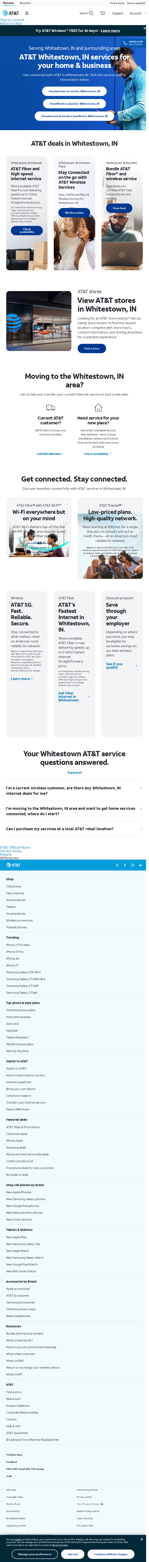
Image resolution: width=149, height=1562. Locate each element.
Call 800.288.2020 (49, 454)
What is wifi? (14, 1374)
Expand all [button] (74, 772)
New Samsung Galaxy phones (25, 1199)
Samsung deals (16, 1147)
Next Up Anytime (17, 1051)
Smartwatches (16, 913)
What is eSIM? (15, 1361)
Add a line (12, 1024)
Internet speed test (18, 1082)
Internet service (74, 91)
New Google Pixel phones (22, 1206)
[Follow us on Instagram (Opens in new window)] (132, 865)
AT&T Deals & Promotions (23, 1127)
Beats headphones (18, 1316)
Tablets (11, 907)
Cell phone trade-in (18, 1096)
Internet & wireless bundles (74, 116)
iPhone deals (14, 1141)
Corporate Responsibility (22, 1412)
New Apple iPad (16, 1237)
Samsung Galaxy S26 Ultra (23, 972)
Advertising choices (87, 1489)
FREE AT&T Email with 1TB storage (25, 1468)
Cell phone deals (16, 1134)
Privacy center (84, 1496)
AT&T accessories (17, 1295)
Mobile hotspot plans (20, 1044)
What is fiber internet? (20, 1354)
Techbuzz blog (14, 1454)
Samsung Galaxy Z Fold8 (22, 986)
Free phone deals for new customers (30, 1168)
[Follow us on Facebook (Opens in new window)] (125, 865)
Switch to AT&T (16, 1068)
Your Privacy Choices (88, 1503)
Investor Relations (18, 1406)
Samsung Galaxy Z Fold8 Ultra (25, 979)
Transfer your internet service (25, 1102)
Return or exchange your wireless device (32, 1367)
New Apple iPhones (18, 1192)
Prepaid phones (16, 927)
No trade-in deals (17, 1175)
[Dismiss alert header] (144, 28)
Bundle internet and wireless (24, 1333)
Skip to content (12, 20)
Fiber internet (15, 893)
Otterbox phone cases (21, 1309)
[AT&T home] (10, 13)
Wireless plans (74, 103)
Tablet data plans (17, 1037)
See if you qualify (114, 665)
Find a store (117, 3)
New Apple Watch (17, 1251)
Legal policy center (16, 1525)
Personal (8, 3)
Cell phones (13, 886)
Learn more (110, 30)
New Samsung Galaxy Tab (23, 1244)
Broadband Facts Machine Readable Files (32, 1440)
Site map (11, 1489)
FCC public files (85, 1525)
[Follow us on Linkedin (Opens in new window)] (140, 865)
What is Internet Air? (19, 1340)
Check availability (27, 230)
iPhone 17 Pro (15, 952)
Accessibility (13, 1511)
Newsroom (13, 1399)
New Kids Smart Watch (21, 1271)
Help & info (13, 1426)
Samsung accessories (20, 1302)
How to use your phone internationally (31, 1347)
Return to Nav (11, 23)
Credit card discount (19, 1161)
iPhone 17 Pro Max (18, 945)
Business (25, 3)
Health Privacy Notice (88, 1511)
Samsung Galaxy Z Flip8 (21, 992)
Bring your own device (21, 1089)
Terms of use (13, 1503)
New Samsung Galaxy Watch (25, 1257)
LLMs (9, 1476)
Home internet (15, 900)
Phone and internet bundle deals (27, 1154)
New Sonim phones (19, 1219)
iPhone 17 (12, 965)
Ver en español (136, 3)
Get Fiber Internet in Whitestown (68, 696)
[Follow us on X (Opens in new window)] (117, 865)
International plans (18, 1017)
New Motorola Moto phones (24, 1212)
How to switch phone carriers (25, 1075)
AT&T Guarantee (17, 1433)
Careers (11, 1419)
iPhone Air (13, 958)
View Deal (119, 208)
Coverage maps (14, 1496)
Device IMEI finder (17, 1109)
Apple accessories (18, 1289)
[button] (26, 13)
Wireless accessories (19, 920)
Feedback (11, 1461)
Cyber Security (85, 1518)
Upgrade (12, 1030)
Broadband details (15, 1518)
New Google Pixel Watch (22, 1264)
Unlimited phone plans (21, 1010)
